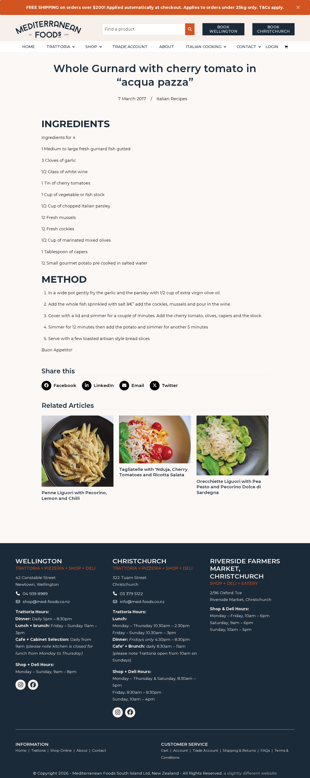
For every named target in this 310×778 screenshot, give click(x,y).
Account (180, 750)
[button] (286, 46)
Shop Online (61, 750)
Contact (99, 750)
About (81, 750)
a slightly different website (250, 773)
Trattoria (38, 750)
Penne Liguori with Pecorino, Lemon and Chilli (74, 495)
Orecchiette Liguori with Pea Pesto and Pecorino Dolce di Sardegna (229, 487)
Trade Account (205, 750)
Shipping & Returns (239, 750)
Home (21, 750)
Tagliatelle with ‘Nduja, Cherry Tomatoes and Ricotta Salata (153, 472)
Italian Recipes (172, 98)
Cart (164, 750)
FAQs (265, 750)
